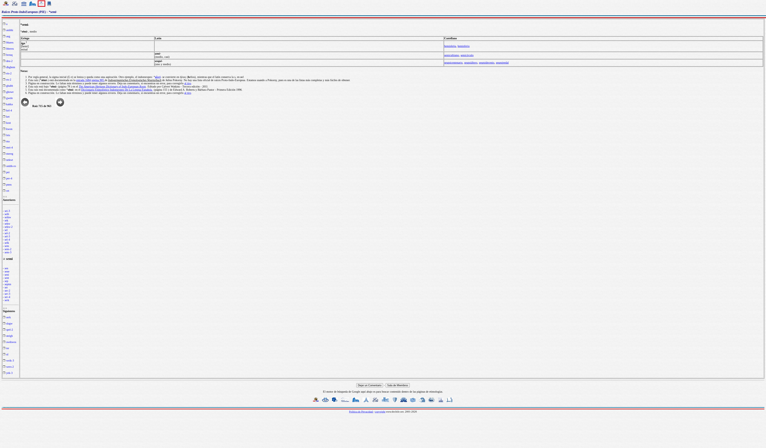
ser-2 (7, 290)
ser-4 (7, 297)
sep (6, 281)
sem (7, 246)
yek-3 (9, 372)
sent (7, 277)
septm (8, 284)
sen (6, 268)
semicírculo (467, 55)
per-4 (9, 178)
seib (7, 214)
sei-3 (7, 210)
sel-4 (7, 239)
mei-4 (9, 147)
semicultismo (451, 55)
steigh (9, 335)
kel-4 (9, 110)
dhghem (10, 67)
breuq (9, 54)
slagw (9, 323)
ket (8, 116)
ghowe (10, 91)
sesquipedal (502, 62)
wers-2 (10, 366)
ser (6, 287)
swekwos (11, 342)
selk (7, 242)
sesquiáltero (470, 62)
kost (8, 122)
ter (7, 348)
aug (8, 36)
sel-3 (7, 236)
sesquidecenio (486, 62)
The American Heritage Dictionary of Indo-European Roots (112, 86)
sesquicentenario (453, 62)
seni (7, 274)
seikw (8, 217)
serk (7, 300)
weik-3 (10, 360)
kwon (9, 129)
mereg (9, 153)
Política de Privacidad (361, 411)
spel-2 (9, 329)
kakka (9, 104)
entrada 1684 (83, 80)
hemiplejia (450, 46)
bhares (9, 42)
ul (7, 354)
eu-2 (8, 79)
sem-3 (8, 252)
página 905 (98, 80)
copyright (380, 411)
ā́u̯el (158, 77)
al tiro (187, 83)
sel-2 (7, 233)
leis (8, 135)
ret (7, 190)
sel (6, 230)
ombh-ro (11, 166)
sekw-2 (9, 226)
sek (6, 220)
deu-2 (9, 61)
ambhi (9, 30)
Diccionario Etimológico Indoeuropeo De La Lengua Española (117, 89)
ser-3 (7, 293)
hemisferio (464, 46)
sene (7, 271)
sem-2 (8, 249)
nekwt (9, 159)
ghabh (9, 85)
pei (8, 172)
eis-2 (9, 73)
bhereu (10, 48)
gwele (9, 98)
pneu (9, 184)
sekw (7, 223)
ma (8, 141)
